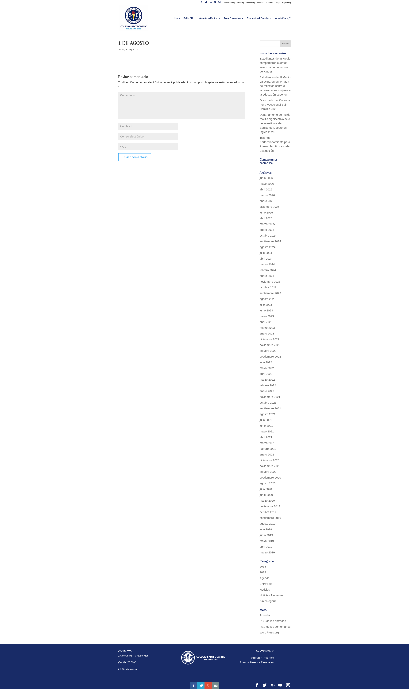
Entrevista (266, 583)
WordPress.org (269, 632)
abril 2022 (266, 373)
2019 (263, 572)
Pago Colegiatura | (283, 3)
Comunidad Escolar (258, 18)
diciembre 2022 (269, 339)
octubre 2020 (268, 471)
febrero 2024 (268, 270)
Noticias (265, 589)
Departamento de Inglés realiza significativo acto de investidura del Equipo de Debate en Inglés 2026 (275, 123)
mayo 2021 (267, 431)
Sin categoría (268, 601)
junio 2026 (266, 178)
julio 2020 (266, 489)
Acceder (265, 615)
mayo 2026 (267, 183)
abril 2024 (266, 258)
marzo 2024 (267, 264)
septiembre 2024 (270, 241)
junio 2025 (266, 212)
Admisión (280, 18)
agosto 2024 (267, 247)
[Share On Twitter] (200, 685)
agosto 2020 (267, 483)
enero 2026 (267, 201)
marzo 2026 (267, 195)
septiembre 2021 (270, 408)
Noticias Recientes (271, 595)
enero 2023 (267, 333)
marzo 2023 (267, 327)
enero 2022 (267, 391)
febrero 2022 (268, 385)
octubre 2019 (268, 512)
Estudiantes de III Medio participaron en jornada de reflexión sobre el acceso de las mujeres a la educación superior (275, 86)
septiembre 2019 (270, 518)
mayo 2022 (267, 368)
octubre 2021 (268, 402)
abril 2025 (266, 218)
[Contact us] (215, 685)
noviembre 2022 (270, 345)
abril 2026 (266, 189)
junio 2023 (266, 310)
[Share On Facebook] (193, 685)
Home (177, 18)
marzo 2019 (267, 552)
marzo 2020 (267, 500)
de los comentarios (275, 626)
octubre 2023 (268, 287)
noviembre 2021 (270, 397)
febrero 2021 (268, 448)
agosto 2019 (267, 523)
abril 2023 (266, 322)
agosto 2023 (267, 299)
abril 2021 (266, 437)
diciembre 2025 (269, 206)
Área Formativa (232, 18)
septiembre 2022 (270, 356)
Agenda (265, 578)
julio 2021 (266, 420)
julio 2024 (266, 252)
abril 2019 (266, 546)
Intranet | (240, 3)
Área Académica (208, 18)
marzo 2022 (267, 379)
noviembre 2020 (270, 466)
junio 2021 (266, 425)
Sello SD (188, 18)
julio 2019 (266, 529)
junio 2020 (266, 494)
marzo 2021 (267, 443)
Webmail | (260, 3)
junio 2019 (266, 535)
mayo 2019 (267, 541)
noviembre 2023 (270, 281)
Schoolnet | (250, 3)
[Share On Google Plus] (208, 685)
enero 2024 (267, 276)
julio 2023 (266, 304)
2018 (135, 49)
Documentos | (229, 3)
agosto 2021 (267, 414)
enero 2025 (267, 229)
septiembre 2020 (270, 477)
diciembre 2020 (269, 460)
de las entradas (273, 621)
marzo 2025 (267, 224)
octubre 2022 (268, 350)
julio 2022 (266, 362)
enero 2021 (267, 454)
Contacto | (270, 3)
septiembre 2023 (270, 293)
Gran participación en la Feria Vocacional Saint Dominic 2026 (275, 105)
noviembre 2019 (270, 506)
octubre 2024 (268, 235)
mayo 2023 (267, 316)
